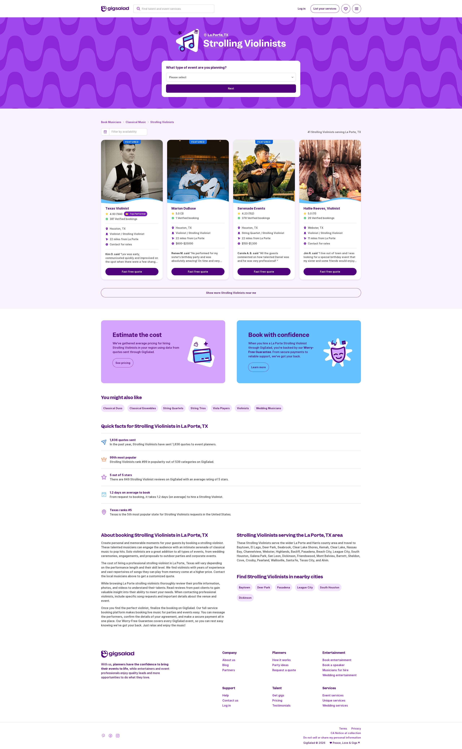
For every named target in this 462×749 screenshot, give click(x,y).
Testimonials (281, 705)
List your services (324, 8)
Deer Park (263, 587)
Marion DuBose (183, 208)
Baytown (244, 587)
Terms (343, 728)
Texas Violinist (117, 208)
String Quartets (173, 408)
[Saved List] (345, 8)
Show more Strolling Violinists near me (231, 292)
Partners (228, 670)
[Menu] (356, 8)
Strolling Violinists (162, 122)
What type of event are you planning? (196, 67)
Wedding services (335, 705)
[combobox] (175, 8)
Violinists (243, 408)
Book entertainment (336, 660)
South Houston (329, 587)
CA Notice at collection (346, 733)
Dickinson (245, 597)
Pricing (277, 700)
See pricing (123, 362)
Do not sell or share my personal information (332, 737)
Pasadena (283, 587)
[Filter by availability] (128, 131)
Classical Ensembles (143, 408)
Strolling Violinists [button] (244, 43)
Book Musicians (111, 122)
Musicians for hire (335, 670)
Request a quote (284, 670)
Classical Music (136, 122)
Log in (302, 8)
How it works (281, 660)
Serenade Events (251, 208)
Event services (333, 695)
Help (225, 695)
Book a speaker (333, 665)
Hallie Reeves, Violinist (322, 208)
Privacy (356, 728)
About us (228, 660)
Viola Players (221, 408)
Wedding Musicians (268, 408)
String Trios (198, 408)
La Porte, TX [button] (218, 35)
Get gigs (278, 695)
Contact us (230, 700)
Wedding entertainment (339, 675)
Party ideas (280, 665)
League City (305, 587)
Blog (225, 665)
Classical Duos (112, 408)
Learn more (258, 367)
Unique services (333, 700)
